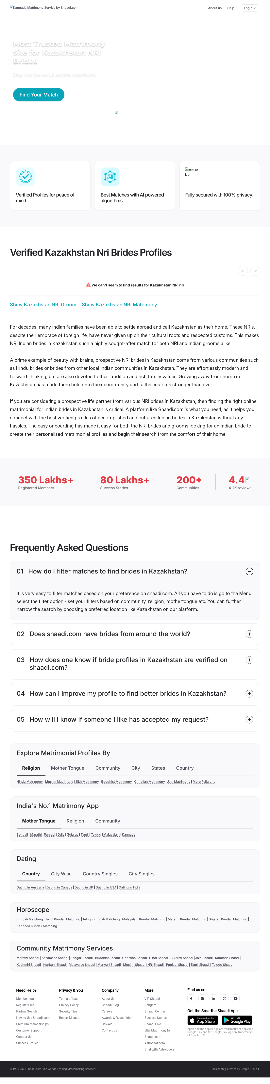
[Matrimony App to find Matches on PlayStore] (237, 1020)
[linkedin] (213, 998)
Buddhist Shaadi (107, 958)
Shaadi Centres (155, 1011)
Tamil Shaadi (200, 965)
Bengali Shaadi (81, 958)
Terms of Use (68, 999)
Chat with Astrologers (159, 1049)
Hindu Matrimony (30, 781)
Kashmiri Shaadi (29, 965)
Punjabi (49, 834)
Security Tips (68, 1011)
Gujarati (72, 834)
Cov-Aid (107, 1024)
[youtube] (236, 998)
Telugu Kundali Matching (101, 919)
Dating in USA (106, 887)
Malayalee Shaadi (82, 965)
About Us (108, 999)
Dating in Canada (59, 887)
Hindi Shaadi (158, 958)
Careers (107, 1011)
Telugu (96, 834)
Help (230, 8)
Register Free (25, 1005)
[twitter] (224, 998)
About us (215, 8)
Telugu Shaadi (222, 965)
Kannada (128, 834)
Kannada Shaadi (227, 958)
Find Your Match (39, 95)
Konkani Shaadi (55, 965)
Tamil (85, 834)
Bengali (22, 834)
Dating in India (129, 887)
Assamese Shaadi (55, 958)
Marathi (36, 834)
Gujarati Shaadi (181, 958)
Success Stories (27, 1043)
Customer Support (29, 1030)
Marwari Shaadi (109, 965)
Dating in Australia (30, 887)
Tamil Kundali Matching (62, 919)
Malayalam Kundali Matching (143, 919)
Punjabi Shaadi (177, 965)
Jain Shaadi (204, 958)
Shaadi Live (152, 1024)
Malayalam (111, 834)
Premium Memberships (32, 1024)
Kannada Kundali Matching (37, 926)
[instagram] (202, 998)
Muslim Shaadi (134, 965)
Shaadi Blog (110, 1005)
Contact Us (23, 1037)
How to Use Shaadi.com (33, 1018)
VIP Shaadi (152, 999)
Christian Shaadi (134, 958)
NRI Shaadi (155, 965)
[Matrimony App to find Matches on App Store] (202, 1020)
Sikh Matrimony (87, 781)
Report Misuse (69, 1018)
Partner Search (26, 1011)
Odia (61, 834)
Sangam (150, 1005)
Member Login (26, 999)
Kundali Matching (30, 919)
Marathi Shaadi (28, 958)
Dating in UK (84, 887)
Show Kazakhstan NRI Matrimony (119, 304)
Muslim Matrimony (59, 781)
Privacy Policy (69, 1005)
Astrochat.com (154, 1043)
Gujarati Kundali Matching (228, 919)
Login (248, 8)
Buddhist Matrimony (116, 781)
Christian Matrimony (149, 781)
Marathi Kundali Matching (187, 919)
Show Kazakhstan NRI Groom (43, 304)
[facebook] (191, 998)
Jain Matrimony (178, 781)
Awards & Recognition (117, 1018)
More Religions (204, 781)
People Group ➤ (250, 1069)
